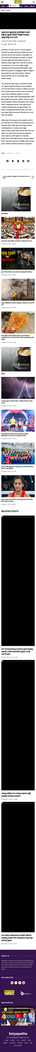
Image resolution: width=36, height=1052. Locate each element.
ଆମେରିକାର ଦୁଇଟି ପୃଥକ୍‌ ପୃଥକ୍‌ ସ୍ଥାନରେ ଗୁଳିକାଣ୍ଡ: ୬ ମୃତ (19, 169)
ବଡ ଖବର (5, 44)
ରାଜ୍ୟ (15, 44)
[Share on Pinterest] (23, 161)
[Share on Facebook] (7, 161)
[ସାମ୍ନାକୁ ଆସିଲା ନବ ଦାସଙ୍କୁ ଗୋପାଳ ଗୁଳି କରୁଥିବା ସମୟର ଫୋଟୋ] (18, 725)
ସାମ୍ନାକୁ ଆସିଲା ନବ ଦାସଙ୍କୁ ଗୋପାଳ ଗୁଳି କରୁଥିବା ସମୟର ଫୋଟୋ (16, 794)
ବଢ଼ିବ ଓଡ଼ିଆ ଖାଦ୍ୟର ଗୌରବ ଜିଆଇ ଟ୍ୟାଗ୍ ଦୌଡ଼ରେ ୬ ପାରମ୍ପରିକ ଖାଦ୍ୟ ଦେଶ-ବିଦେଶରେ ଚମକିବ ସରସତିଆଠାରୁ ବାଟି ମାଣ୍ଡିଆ (17, 337)
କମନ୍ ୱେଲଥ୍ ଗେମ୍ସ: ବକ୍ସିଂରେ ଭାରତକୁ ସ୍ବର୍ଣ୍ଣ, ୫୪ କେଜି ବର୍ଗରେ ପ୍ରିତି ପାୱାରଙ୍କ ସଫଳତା (17, 500)
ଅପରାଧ (26, 1043)
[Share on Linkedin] (28, 161)
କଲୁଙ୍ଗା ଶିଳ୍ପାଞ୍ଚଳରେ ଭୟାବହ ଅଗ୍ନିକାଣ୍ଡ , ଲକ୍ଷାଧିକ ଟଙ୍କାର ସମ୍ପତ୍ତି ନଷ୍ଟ (17, 304)
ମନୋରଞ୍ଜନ (19, 1043)
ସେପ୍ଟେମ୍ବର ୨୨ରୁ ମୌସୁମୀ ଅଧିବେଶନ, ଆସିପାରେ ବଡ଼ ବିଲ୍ (16, 241)
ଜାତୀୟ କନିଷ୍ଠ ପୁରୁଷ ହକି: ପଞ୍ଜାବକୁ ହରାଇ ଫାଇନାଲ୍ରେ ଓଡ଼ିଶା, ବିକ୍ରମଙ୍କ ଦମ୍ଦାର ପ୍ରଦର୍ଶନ (17, 467)
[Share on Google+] (18, 161)
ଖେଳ (31, 1043)
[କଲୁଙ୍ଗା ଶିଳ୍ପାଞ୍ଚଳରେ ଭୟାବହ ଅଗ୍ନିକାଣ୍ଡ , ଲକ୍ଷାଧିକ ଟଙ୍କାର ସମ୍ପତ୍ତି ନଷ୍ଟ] (18, 290)
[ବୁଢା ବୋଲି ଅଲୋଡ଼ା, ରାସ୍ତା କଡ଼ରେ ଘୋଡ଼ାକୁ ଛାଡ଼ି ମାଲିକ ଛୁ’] (18, 259)
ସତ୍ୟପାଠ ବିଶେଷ (18, 1045)
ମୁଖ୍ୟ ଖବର (10, 44)
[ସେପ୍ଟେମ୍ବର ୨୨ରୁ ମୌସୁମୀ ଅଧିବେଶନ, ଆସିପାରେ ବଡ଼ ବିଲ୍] (18, 228)
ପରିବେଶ (32, 6)
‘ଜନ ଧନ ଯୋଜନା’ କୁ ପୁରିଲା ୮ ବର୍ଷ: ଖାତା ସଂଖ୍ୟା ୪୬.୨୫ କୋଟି (16, 177)
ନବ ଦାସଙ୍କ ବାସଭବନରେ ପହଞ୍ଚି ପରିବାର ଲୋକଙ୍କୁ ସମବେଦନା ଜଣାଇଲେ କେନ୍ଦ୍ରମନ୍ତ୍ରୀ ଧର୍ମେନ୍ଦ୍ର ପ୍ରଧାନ (17, 938)
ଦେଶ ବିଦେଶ (12, 1043)
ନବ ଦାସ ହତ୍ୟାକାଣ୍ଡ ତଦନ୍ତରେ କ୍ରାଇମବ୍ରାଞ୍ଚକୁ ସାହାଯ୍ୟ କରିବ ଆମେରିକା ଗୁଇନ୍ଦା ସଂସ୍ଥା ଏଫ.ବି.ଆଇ (17, 651)
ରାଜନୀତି (20, 6)
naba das (17, 153)
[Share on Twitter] (13, 161)
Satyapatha (22, 41)
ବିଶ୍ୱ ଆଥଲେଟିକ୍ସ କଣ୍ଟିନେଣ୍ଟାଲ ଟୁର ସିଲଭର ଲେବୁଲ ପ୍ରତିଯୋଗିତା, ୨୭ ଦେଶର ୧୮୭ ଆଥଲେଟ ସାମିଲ (14, 435)
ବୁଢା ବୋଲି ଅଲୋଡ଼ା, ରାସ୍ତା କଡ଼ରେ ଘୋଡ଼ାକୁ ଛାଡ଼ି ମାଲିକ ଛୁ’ (16, 272)
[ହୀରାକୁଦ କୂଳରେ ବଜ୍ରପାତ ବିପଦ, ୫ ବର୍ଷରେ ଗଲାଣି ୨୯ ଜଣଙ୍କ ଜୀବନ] (18, 388)
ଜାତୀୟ (26, 6)
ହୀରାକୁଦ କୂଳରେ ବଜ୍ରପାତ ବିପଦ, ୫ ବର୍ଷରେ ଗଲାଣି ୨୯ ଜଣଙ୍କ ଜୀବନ (17, 402)
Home (3, 6)
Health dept (9, 153)
